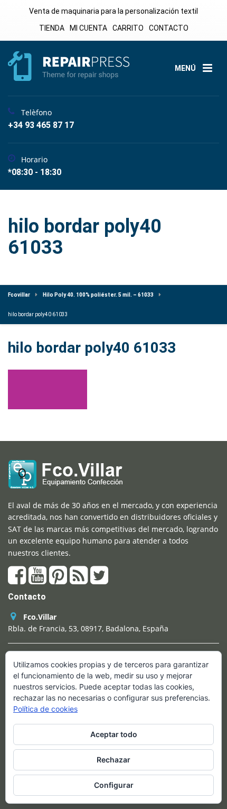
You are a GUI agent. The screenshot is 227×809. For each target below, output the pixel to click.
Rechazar (113, 759)
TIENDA (51, 28)
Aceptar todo (113, 734)
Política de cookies (45, 708)
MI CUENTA (88, 28)
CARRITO (128, 28)
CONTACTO (168, 28)
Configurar (114, 784)
